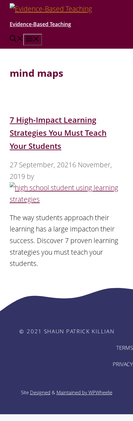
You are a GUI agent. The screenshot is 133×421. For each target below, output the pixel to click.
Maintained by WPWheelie (84, 392)
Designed (40, 392)
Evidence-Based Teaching (40, 24)
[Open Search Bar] (16, 39)
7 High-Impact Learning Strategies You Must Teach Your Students (58, 133)
